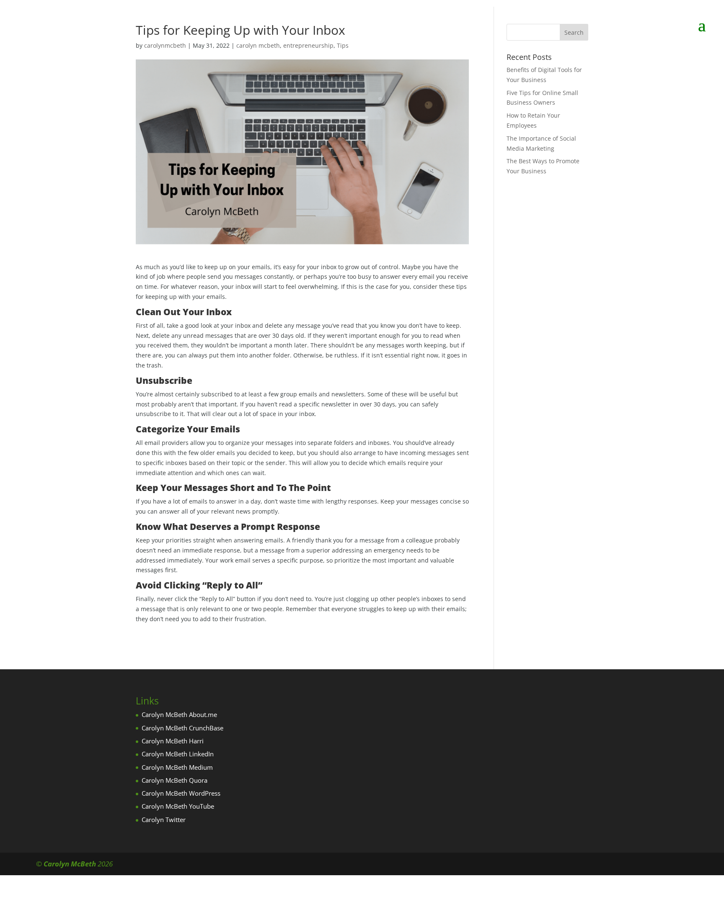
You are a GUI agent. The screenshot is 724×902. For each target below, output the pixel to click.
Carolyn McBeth (70, 864)
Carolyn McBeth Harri (173, 741)
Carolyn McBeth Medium (177, 767)
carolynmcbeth (165, 45)
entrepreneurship (308, 45)
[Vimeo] (682, 864)
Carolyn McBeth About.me (179, 714)
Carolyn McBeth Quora (174, 780)
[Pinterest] (664, 864)
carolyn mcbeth (258, 45)
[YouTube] (646, 864)
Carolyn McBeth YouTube (178, 806)
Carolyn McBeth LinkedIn (178, 754)
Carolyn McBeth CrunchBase (182, 728)
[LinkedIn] (628, 864)
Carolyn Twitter (164, 819)
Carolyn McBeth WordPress (181, 793)
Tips (343, 45)
